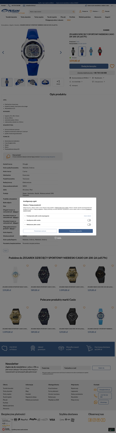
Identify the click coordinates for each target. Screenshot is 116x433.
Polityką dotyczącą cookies (62, 207)
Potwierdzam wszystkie (76, 231)
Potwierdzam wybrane (40, 231)
